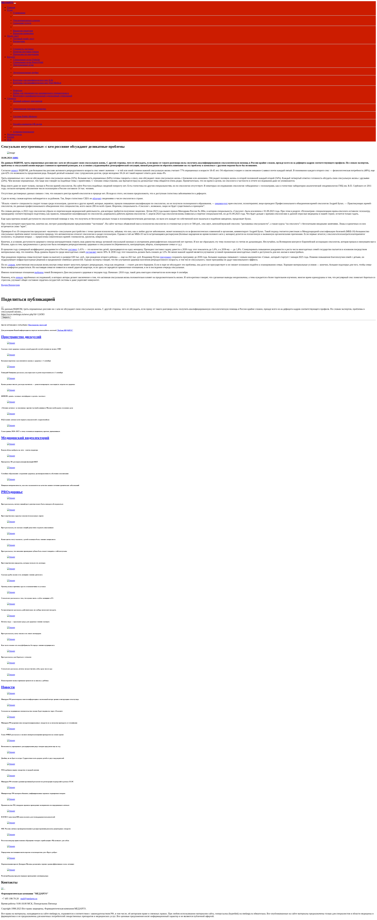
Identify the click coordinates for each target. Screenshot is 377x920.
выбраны (39, 272)
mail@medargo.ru (28, 898)
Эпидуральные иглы (23, 65)
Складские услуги (22, 23)
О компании (19, 12)
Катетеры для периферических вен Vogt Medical (37, 83)
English (10, 137)
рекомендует (221, 203)
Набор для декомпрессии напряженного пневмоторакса (41, 93)
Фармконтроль (14, 134)
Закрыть (6, 317)
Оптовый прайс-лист (23, 38)
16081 (15, 158)
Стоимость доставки (23, 49)
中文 (9, 140)
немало (19, 277)
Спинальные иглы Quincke (26, 59)
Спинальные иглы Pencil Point (28, 62)
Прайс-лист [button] (13, 36)
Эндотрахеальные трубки (26, 72)
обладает (96, 198)
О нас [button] (10, 10)
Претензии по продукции (26, 54)
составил (72, 249)
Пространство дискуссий (37, 325)
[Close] (2, 307)
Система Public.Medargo (25, 116)
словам (11, 264)
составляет (91, 252)
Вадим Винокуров (10, 285)
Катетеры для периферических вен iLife (33, 80)
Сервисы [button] (11, 98)
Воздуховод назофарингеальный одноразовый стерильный (42, 96)
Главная (11, 7)
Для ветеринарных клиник (26, 20)
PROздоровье (12, 492)
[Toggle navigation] (15, 3)
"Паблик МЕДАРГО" (65, 330)
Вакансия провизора (23, 33)
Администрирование (23, 131)
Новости (8, 687)
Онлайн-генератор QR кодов (27, 124)
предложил (165, 257)
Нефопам (17, 90)
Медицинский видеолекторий (25, 438)
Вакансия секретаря (23, 30)
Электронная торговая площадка (29, 108)
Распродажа (19, 41)
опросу (14, 170)
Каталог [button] (11, 57)
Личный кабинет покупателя (27, 101)
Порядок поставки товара (26, 51)
